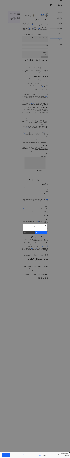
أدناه (23, 454)
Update (36, 232)
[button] (69, 452)
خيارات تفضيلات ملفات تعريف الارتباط (35, 454)
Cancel (25, 232)
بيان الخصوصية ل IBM (41, 455)
